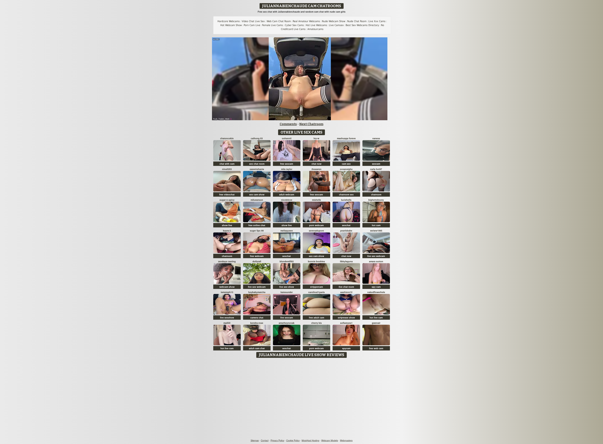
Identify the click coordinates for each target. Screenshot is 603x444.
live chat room (346, 286)
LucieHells (346, 199)
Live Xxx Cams (377, 21)
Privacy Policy (277, 440)
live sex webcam (376, 256)
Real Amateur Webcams (306, 21)
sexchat (346, 225)
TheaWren (316, 169)
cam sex (346, 163)
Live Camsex (336, 25)
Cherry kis (316, 322)
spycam (346, 348)
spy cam (376, 286)
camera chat (256, 317)
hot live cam (376, 317)
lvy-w (316, 138)
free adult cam (316, 317)
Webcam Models (329, 440)
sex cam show (256, 194)
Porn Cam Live (252, 25)
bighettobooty (376, 199)
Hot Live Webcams (316, 25)
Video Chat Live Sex (253, 21)
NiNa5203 (227, 169)
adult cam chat (257, 348)
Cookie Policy (293, 440)
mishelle (316, 199)
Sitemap (255, 440)
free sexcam (286, 163)
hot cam (376, 225)
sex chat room (256, 163)
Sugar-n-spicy (227, 199)
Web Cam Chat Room (279, 21)
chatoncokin (227, 138)
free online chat (256, 225)
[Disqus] (301, 398)
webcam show (227, 286)
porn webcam (316, 225)
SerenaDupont (316, 230)
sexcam (376, 163)
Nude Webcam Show (333, 21)
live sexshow (227, 317)
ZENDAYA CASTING (227, 261)
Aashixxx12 (346, 292)
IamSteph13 (227, 292)
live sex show (286, 286)
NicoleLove (286, 199)
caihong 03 (257, 138)
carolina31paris (316, 292)
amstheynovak (286, 322)
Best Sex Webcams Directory (362, 25)
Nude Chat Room (357, 21)
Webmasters (346, 440)
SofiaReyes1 (346, 322)
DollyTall (257, 261)
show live (227, 225)
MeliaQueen (286, 230)
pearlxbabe (346, 230)
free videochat (227, 194)
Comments (288, 124)
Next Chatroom (311, 124)
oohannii (286, 138)
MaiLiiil (226, 322)
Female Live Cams (272, 25)
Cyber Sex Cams (294, 25)
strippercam (316, 286)
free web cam (376, 348)
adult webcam (286, 194)
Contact (265, 440)
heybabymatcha (256, 292)
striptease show (346, 317)
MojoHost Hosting (310, 440)
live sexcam (286, 317)
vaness (376, 138)
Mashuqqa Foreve (346, 138)
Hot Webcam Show (231, 25)
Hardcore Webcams (228, 21)
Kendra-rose (256, 322)
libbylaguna (346, 261)
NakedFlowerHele (376, 292)
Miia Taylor (286, 169)
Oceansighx (346, 169)
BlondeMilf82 (287, 261)
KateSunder (287, 292)
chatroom (376, 194)
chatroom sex (346, 194)
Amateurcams (315, 29)
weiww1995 (376, 230)
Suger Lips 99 (257, 230)
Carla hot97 (376, 169)
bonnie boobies (316, 261)
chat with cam (227, 163)
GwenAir (376, 322)
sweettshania (257, 169)
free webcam (256, 256)
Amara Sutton (376, 261)
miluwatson (257, 199)
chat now (316, 163)
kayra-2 (227, 230)
